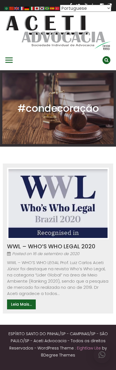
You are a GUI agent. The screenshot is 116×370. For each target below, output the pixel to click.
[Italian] (32, 8)
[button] (101, 354)
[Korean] (42, 8)
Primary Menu (9, 60)
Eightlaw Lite (89, 348)
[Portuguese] (47, 8)
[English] (16, 8)
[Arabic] (6, 8)
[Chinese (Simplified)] (11, 8)
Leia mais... (21, 304)
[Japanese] (37, 8)
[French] (21, 8)
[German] (27, 8)
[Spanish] (52, 8)
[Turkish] (57, 8)
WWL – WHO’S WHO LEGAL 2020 (51, 246)
